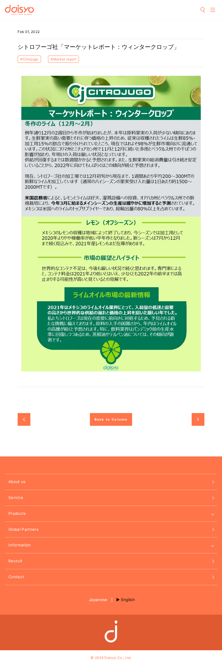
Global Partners (23, 529)
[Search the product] (203, 9)
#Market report (63, 59)
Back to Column (111, 419)
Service (15, 497)
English (128, 599)
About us (17, 481)
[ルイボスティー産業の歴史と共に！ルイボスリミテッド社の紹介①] (198, 419)
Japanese (98, 599)
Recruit (15, 561)
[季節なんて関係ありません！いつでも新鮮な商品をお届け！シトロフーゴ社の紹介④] (24, 419)
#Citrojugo (29, 59)
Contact (16, 576)
